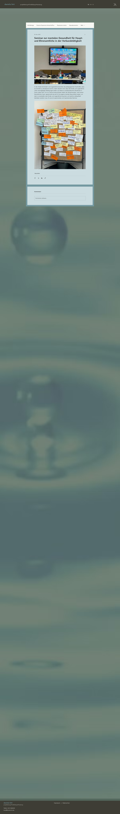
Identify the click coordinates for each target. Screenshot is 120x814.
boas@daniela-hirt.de (9, 810)
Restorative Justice (61, 25)
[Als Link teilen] (45, 178)
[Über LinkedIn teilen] (41, 178)
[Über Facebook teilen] (35, 178)
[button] (115, 4)
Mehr (82, 25)
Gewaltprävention (73, 25)
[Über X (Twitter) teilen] (38, 178)
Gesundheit (37, 173)
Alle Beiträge (30, 25)
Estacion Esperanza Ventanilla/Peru (45, 25)
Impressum (57, 803)
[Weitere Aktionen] (85, 34)
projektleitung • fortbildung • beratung (13, 804)
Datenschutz (66, 803)
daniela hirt (10, 4)
